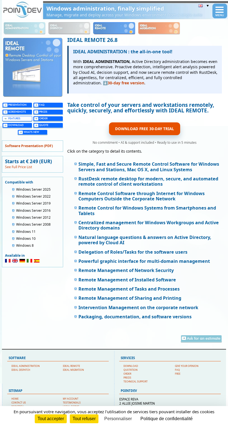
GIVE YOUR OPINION (187, 366)
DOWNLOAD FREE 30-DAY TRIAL (144, 128)
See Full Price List (18, 167)
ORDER (127, 373)
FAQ (177, 370)
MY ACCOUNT (70, 398)
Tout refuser (84, 418)
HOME (15, 398)
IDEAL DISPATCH (20, 370)
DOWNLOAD (130, 366)
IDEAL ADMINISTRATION (25, 366)
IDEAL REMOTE (71, 366)
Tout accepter (51, 418)
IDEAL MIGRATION (73, 370)
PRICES (127, 377)
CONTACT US (18, 402)
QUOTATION (130, 370)
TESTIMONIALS (72, 402)
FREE (177, 373)
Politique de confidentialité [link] (166, 418)
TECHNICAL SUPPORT (135, 381)
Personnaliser (118, 418)
